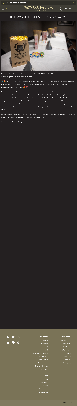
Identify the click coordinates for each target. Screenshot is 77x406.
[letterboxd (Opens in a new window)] (13, 342)
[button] (38, 46)
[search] (7, 8)
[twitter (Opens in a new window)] (19, 337)
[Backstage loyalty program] (65, 9)
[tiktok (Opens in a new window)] (18, 342)
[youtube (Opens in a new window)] (8, 342)
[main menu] (2, 8)
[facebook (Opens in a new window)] (8, 337)
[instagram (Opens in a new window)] (13, 337)
